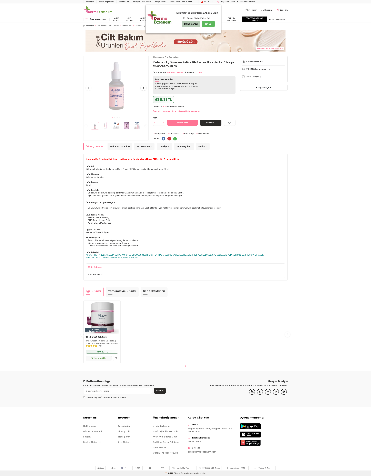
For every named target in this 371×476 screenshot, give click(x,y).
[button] (112, 117)
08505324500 (195, 441)
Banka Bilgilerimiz (106, 1)
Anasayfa (90, 1)
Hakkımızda (124, 1)
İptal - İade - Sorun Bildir (181, 1)
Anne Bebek (116, 19)
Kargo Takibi (160, 1)
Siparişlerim (124, 436)
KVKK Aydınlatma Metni (165, 436)
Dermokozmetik (277, 19)
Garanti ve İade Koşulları (166, 452)
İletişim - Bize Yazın (142, 1)
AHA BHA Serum (95, 274)
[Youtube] (252, 394)
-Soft (168, 473)
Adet (155, 118)
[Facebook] (268, 394)
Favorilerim (124, 426)
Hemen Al (210, 122)
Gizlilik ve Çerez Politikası (166, 442)
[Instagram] (284, 394)
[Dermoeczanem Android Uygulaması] (255, 426)
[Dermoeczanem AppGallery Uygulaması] (255, 443)
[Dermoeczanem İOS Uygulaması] (255, 434)
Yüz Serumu (127, 26)
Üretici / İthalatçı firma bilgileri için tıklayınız (176, 111)
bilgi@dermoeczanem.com (202, 451)
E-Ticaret (176, 473)
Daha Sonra (191, 23)
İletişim (87, 436)
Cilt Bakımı (129, 19)
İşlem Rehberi (160, 447)
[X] (260, 394)
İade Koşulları (184, 146)
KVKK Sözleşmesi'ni (95, 397)
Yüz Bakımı (114, 26)
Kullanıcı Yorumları (120, 146)
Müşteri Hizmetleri (92, 431)
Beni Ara (202, 146)
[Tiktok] (276, 394)
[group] (115, 85)
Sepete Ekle (182, 122)
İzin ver (208, 23)
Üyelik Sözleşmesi (162, 426)
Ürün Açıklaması (94, 146)
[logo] (97, 10)
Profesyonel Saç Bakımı (254, 19)
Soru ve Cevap (144, 146)
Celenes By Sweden (166, 57)
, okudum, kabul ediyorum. (107, 397)
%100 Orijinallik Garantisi (165, 431)
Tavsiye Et (174, 133)
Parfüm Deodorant (232, 19)
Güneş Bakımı (143, 19)
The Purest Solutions (96, 337)
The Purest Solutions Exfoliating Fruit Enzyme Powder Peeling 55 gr (102, 342)
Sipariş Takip (124, 431)
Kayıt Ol (160, 391)
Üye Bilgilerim (125, 442)
